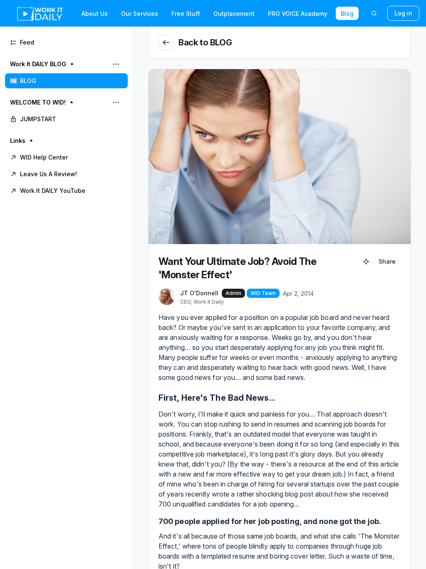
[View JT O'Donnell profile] (167, 297)
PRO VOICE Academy (297, 13)
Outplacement (234, 13)
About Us (95, 13)
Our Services (139, 13)
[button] (66, 72)
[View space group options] (116, 64)
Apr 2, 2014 (298, 293)
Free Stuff (185, 13)
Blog (347, 13)
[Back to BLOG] (166, 42)
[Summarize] (366, 261)
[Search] (374, 13)
